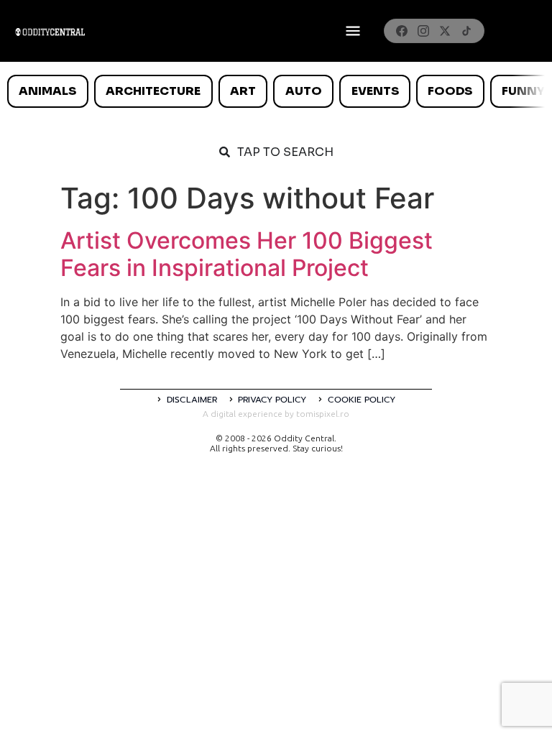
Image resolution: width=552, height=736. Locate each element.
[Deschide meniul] (352, 30)
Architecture (153, 90)
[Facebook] (402, 31)
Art (243, 90)
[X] (445, 31)
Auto (303, 90)
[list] (276, 91)
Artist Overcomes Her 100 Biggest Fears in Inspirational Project (246, 254)
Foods (450, 90)
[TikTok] (466, 31)
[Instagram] (423, 31)
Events (375, 90)
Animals (47, 90)
